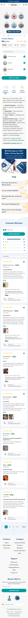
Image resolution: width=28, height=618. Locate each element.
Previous (4, 35)
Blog (19, 553)
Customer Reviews (19, 542)
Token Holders (7, 545)
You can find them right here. (16, 140)
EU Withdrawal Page (14, 615)
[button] (24, 5)
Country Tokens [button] (12, 484)
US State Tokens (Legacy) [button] (14, 386)
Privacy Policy (18, 612)
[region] (14, 63)
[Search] (4, 5)
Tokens (7, 542)
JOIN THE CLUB (14, 590)
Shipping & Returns (14, 567)
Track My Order (14, 564)
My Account (14, 562)
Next (24, 35)
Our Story (19, 545)
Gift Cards (7, 548)
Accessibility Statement (14, 614)
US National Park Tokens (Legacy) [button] (14, 423)
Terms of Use (9, 612)
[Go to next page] (14, 530)
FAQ (14, 570)
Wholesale (20, 548)
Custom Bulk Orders (19, 550)
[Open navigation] (1, 4)
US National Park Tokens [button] (14, 454)
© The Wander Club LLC (14, 609)
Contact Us (14, 572)
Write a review (14, 234)
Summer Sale (13, 1)
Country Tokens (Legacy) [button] (14, 300)
